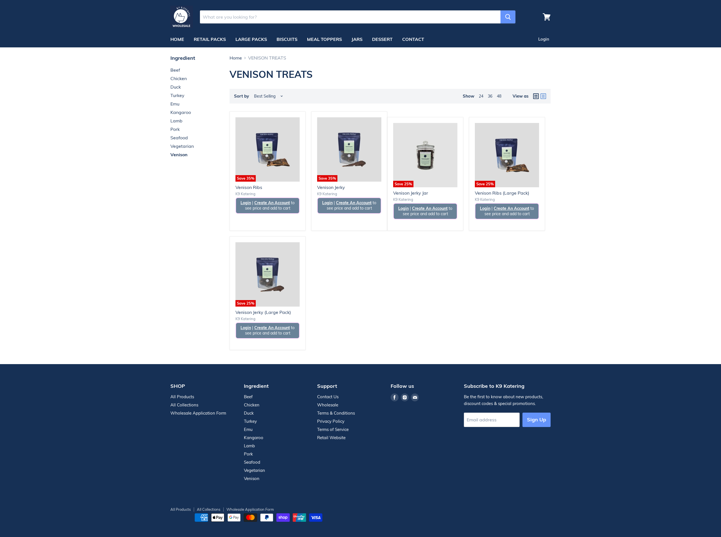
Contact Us (328, 396)
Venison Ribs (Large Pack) (502, 193)
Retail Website (331, 437)
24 (481, 96)
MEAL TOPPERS (324, 39)
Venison (179, 154)
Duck (175, 87)
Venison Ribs (248, 187)
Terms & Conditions (336, 413)
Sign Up (536, 419)
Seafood (179, 137)
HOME (177, 39)
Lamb (176, 121)
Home (236, 57)
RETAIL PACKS (210, 39)
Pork (175, 129)
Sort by (241, 96)
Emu (174, 104)
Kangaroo (180, 112)
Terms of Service (333, 429)
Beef (175, 70)
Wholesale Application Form (198, 413)
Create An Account (272, 202)
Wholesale (327, 405)
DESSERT (382, 39)
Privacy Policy (330, 421)
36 (490, 96)
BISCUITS (287, 39)
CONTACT (413, 39)
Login (543, 39)
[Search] (507, 16)
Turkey (177, 95)
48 (499, 96)
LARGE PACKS (251, 39)
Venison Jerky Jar (410, 193)
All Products (182, 396)
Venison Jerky (331, 187)
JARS (356, 39)
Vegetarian (182, 146)
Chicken (178, 78)
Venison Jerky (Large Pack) (263, 312)
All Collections (184, 405)
